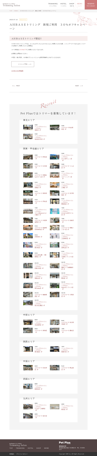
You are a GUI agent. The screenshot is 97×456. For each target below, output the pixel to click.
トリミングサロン (53, 6)
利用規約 (11, 454)
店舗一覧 (72, 6)
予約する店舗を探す (91, 6)
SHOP (38, 448)
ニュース (80, 6)
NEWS (46, 448)
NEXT (77, 86)
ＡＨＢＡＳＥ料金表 (17, 71)
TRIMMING (20, 448)
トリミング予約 (22, 64)
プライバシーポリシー (22, 454)
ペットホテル (63, 6)
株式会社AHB (62, 446)
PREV (18, 86)
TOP (11, 448)
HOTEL (30, 448)
